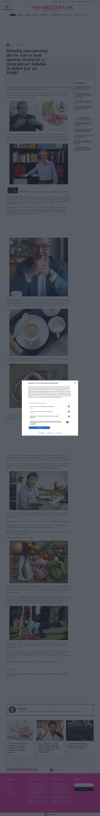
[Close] (75, 383)
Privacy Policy (58, 432)
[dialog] (50, 408)
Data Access (50, 432)
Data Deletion (42, 432)
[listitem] (50, 403)
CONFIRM (39, 427)
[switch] (68, 406)
